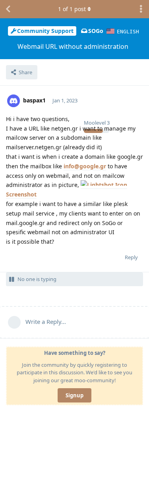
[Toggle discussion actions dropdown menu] (141, 9)
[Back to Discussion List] (8, 9)
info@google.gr (85, 166)
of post (72, 9)
